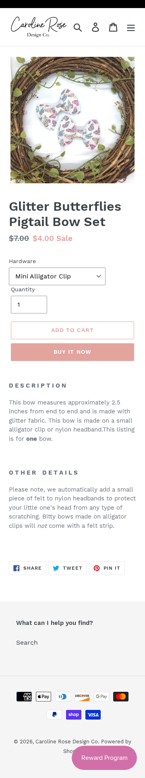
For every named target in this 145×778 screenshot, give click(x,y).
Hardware (22, 261)
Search (27, 642)
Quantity (23, 289)
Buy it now (72, 352)
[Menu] (131, 27)
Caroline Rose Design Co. (67, 742)
